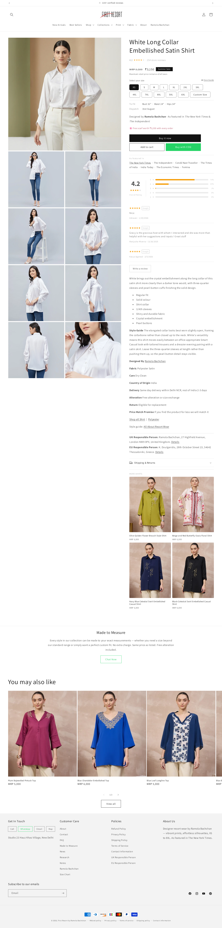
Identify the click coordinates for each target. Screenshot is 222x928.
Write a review (140, 268)
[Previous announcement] (9, 3)
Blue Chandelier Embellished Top (93, 780)
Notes (63, 863)
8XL (159, 94)
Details (175, 442)
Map (51, 829)
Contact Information (122, 851)
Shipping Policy (119, 840)
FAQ (62, 840)
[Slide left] (103, 794)
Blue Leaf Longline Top (158, 780)
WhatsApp (25, 829)
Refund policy (95, 920)
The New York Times (140, 162)
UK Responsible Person (123, 857)
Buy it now (165, 138)
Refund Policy (118, 828)
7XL (147, 94)
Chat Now (111, 659)
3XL (198, 87)
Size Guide (209, 80)
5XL (171, 94)
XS (134, 87)
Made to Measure (69, 845)
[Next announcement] (212, 3)
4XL (135, 94)
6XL (183, 94)
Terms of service (126, 920)
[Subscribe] (62, 893)
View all (111, 803)
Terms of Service (119, 845)
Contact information (162, 920)
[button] (11, 14)
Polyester (153, 419)
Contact (64, 834)
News (62, 851)
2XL (185, 87)
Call (12, 829)
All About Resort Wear (156, 426)
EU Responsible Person (123, 863)
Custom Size (200, 94)
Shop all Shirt (137, 419)
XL (174, 87)
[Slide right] (118, 794)
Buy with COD (183, 147)
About (63, 828)
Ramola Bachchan (155, 361)
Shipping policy (143, 920)
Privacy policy (110, 920)
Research (64, 857)
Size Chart (65, 874)
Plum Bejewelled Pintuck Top (22, 780)
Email (39, 829)
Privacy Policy (118, 834)
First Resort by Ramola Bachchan (72, 920)
